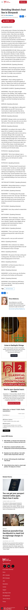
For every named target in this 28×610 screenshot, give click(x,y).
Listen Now (14, 355)
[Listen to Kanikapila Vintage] (14, 329)
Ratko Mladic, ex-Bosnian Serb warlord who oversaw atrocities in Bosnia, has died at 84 (14, 441)
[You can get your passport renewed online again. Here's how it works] (13, 485)
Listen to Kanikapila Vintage (14, 345)
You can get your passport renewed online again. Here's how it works (13, 495)
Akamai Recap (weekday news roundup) (12, 425)
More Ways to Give (7, 592)
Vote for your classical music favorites (14, 390)
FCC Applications (6, 595)
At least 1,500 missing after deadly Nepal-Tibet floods (14, 459)
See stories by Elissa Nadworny (17, 309)
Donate (24, 2)
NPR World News (9, 288)
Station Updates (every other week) (11, 421)
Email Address (6, 415)
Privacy (4, 601)
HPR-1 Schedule (6, 575)
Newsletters (5, 584)
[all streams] (26, 608)
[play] (2, 608)
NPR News (5, 528)
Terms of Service (6, 598)
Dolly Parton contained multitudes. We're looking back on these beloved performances (15, 447)
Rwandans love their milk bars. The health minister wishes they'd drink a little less (14, 453)
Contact (4, 586)
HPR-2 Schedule (6, 578)
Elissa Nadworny (9, 15)
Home (4, 572)
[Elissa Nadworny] (4, 301)
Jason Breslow (5, 541)
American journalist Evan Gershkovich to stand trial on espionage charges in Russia (13, 534)
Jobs (4, 581)
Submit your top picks (14, 403)
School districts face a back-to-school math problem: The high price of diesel (15, 466)
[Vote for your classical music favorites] (14, 373)
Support (4, 589)
